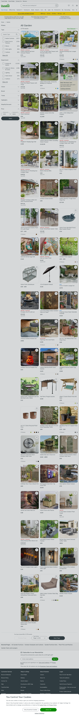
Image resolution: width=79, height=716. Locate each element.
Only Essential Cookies (30, 710)
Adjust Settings (39, 713)
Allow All (48, 710)
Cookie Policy (43, 705)
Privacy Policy (53, 705)
